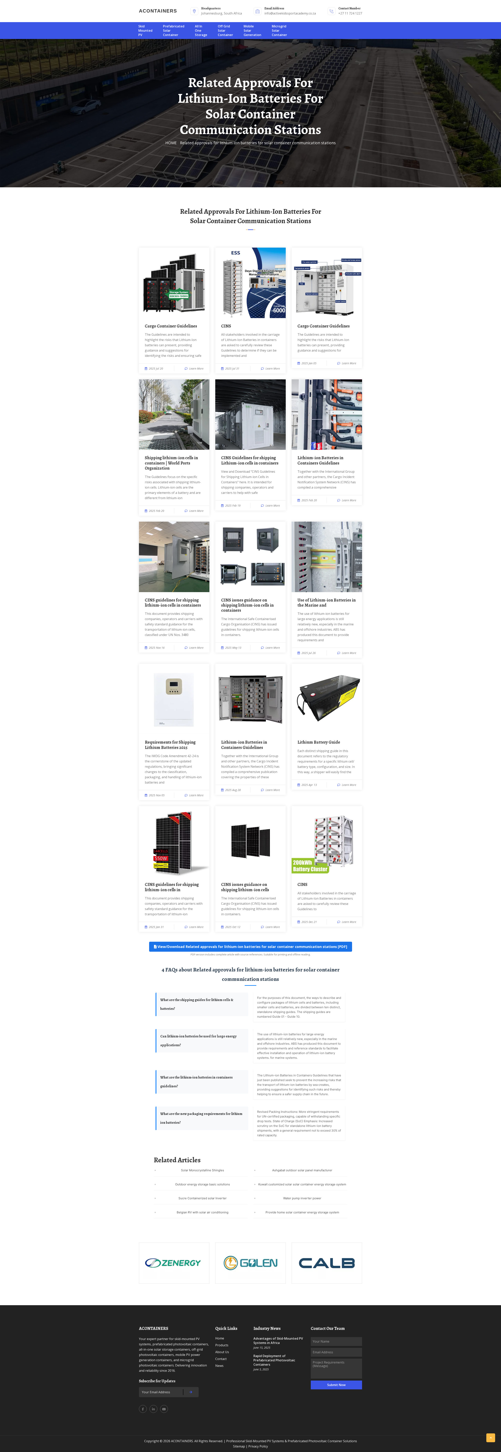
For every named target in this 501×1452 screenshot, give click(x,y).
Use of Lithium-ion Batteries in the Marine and (326, 603)
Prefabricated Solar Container (173, 30)
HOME (171, 142)
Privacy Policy (258, 1446)
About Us (222, 1352)
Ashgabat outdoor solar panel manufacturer (302, 1170)
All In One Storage (201, 30)
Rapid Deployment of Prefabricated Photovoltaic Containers (274, 1360)
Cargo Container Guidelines (171, 326)
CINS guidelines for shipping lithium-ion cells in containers (173, 603)
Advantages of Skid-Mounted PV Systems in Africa (278, 1340)
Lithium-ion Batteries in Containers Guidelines (320, 460)
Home (219, 1338)
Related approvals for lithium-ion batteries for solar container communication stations (258, 142)
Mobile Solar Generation (252, 30)
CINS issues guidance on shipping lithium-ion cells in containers (247, 605)
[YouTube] (164, 1409)
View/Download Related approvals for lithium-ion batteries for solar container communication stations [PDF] (252, 946)
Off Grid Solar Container (225, 30)
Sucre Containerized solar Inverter (202, 1198)
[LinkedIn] (153, 1409)
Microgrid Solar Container (279, 30)
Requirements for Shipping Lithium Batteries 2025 (170, 745)
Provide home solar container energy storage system (302, 1212)
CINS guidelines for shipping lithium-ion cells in (172, 887)
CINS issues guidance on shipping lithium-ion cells (245, 887)
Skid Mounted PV (145, 30)
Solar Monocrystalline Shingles (202, 1170)
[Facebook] (143, 1409)
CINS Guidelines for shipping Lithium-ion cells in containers (249, 460)
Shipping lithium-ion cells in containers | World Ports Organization (171, 463)
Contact (221, 1359)
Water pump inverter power (302, 1198)
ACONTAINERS (158, 11)
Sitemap (239, 1446)
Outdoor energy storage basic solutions (202, 1184)
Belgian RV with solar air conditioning (202, 1212)
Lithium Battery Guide (318, 742)
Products (221, 1345)
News (219, 1366)
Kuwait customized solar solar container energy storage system (302, 1184)
